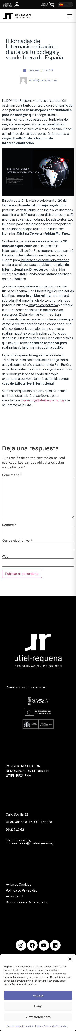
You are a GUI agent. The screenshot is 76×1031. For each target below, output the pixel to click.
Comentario (12, 475)
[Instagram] (21, 945)
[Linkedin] (55, 945)
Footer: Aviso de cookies (20, 1026)
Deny (38, 1006)
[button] (70, 959)
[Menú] (70, 16)
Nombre (9, 524)
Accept (38, 995)
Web (5, 556)
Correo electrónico (17, 540)
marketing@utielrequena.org (42, 400)
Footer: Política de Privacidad (51, 1026)
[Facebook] (32, 945)
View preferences (38, 1017)
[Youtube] (44, 945)
